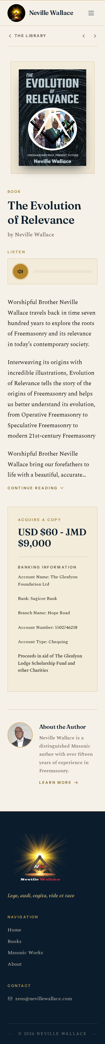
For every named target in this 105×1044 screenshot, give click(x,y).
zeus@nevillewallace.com (43, 998)
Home (14, 930)
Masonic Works (25, 952)
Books (15, 941)
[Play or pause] (20, 271)
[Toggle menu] (91, 13)
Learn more (55, 782)
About (15, 964)
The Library (30, 35)
